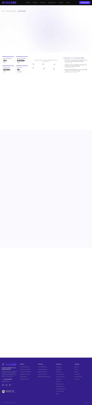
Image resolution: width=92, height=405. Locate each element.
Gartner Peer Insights (79, 57)
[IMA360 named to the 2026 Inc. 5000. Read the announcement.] (39, 46)
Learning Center (51, 2)
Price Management (42, 369)
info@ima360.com (6, 381)
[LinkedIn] (3, 385)
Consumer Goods (60, 374)
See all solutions (6, 283)
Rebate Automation (42, 371)
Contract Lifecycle (24, 379)
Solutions (35, 2)
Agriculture (58, 366)
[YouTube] (6, 385)
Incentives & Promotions (25, 371)
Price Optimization (42, 366)
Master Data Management (44, 376)
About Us (76, 366)
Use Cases (76, 374)
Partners (76, 371)
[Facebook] (10, 385)
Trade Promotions (42, 374)
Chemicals (58, 371)
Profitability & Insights (25, 374)
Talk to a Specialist (27, 46)
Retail (57, 393)
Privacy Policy (87, 402)
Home (3, 11)
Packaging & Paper (60, 388)
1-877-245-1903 (7, 379)
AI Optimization (23, 376)
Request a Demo (85, 2)
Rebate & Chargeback (11, 11)
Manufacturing (59, 384)
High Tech (58, 381)
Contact (68, 2)
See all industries (52, 279)
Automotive (59, 369)
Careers (76, 369)
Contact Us (77, 379)
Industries (42, 2)
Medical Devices (60, 386)
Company (61, 2)
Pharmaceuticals (60, 391)
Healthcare (58, 379)
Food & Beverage (60, 376)
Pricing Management (25, 366)
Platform (28, 2)
